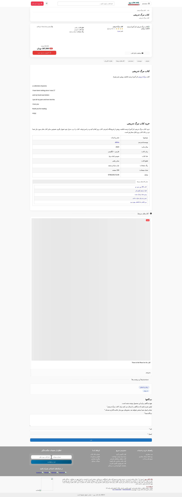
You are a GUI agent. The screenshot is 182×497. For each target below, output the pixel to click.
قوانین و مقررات (95, 456)
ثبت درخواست (51, 462)
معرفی (147, 61)
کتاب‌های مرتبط (120, 61)
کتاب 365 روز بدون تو (141, 187)
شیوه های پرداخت (148, 459)
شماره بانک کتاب (95, 454)
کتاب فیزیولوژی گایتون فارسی (117, 463)
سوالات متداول (95, 461)
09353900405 (127, 489)
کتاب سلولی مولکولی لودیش (118, 459)
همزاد (118, 31)
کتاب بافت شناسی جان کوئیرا (118, 461)
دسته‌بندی (130, 61)
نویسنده (139, 61)
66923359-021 (117, 489)
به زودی (146, 391)
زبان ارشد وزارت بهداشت (119, 456)
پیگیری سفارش (95, 459)
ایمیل (150, 434)
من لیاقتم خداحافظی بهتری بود (138, 202)
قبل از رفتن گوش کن (141, 190)
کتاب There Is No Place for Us (141, 362)
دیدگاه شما (148, 413)
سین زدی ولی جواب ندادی (140, 198)
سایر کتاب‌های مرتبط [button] (142, 181)
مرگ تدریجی (142, 77)
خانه (148, 10)
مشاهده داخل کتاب (136, 53)
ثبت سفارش (149, 454)
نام (150, 429)
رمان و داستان (144, 387)
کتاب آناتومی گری (121, 454)
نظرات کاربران (108, 61)
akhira (117, 142)
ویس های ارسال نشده (141, 194)
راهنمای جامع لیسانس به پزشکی (117, 465)
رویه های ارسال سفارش (146, 456)
